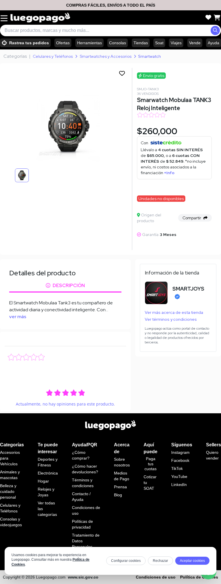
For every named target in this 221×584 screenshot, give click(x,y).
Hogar (43, 481)
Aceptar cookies (192, 561)
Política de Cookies (199, 577)
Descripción (69, 286)
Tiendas (141, 43)
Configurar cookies (126, 561)
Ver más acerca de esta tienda (174, 312)
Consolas (117, 43)
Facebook (180, 460)
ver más (17, 317)
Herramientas (89, 43)
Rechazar (160, 561)
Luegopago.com (51, 577)
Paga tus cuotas (150, 463)
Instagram (180, 452)
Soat (159, 43)
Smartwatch (149, 56)
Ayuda (213, 43)
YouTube (179, 476)
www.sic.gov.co (83, 577)
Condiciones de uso (156, 577)
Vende (195, 43)
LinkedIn (179, 484)
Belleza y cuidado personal (8, 491)
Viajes (176, 43)
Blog (118, 495)
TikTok (177, 468)
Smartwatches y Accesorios (106, 56)
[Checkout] (217, 17)
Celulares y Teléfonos (53, 56)
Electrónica (48, 473)
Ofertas (63, 43)
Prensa (120, 487)
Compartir (191, 217)
